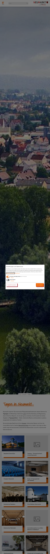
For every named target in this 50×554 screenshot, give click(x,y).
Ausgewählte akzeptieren (11, 284)
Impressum (17, 273)
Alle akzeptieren (40, 284)
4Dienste (12, 280)
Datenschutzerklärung (10, 273)
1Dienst (12, 277)
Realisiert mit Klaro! (40, 287)
